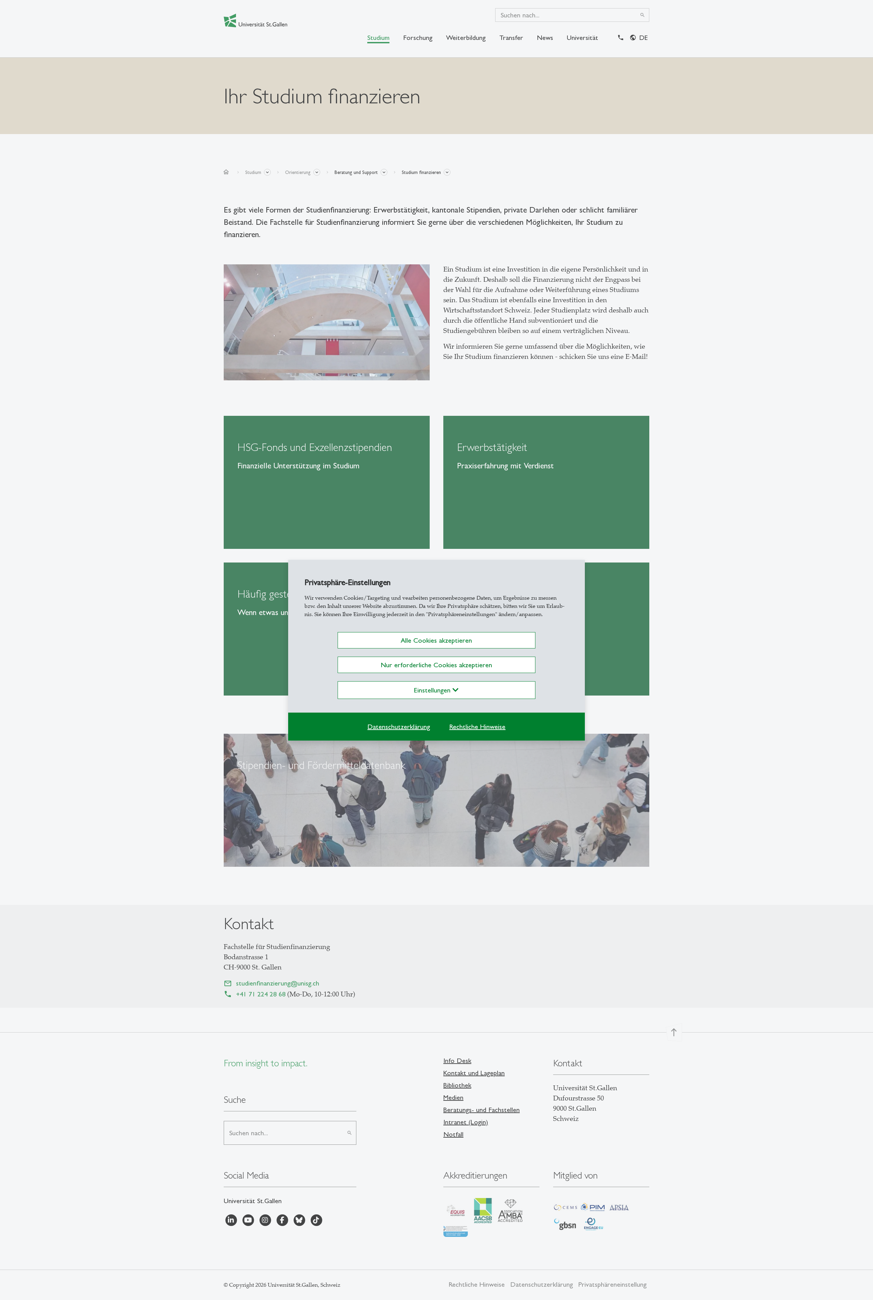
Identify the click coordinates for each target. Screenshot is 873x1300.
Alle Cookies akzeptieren (436, 640)
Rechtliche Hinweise (477, 726)
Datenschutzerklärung (398, 726)
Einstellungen (433, 690)
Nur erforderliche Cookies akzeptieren (436, 665)
